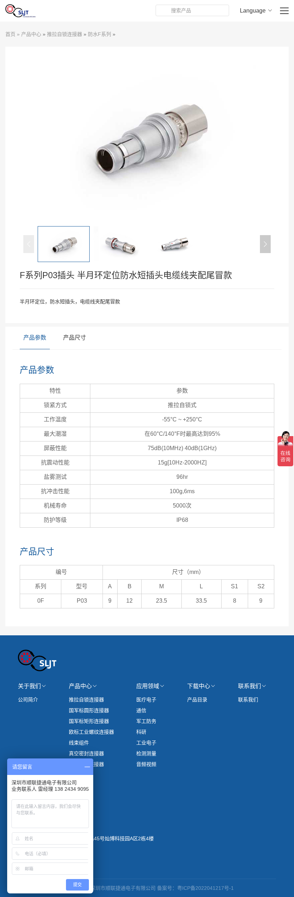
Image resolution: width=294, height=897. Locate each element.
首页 (10, 34)
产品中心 (31, 34)
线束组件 (79, 743)
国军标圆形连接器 (89, 710)
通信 (141, 710)
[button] (265, 244)
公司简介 (28, 699)
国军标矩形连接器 (89, 721)
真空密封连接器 (86, 753)
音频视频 (146, 764)
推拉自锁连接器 (64, 34)
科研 (141, 732)
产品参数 (34, 338)
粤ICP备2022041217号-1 (205, 888)
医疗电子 (146, 699)
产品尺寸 (74, 338)
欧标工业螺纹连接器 (91, 732)
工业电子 (146, 743)
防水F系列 (99, 34)
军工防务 (146, 721)
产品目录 (197, 699)
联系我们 (248, 699)
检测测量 (146, 753)
